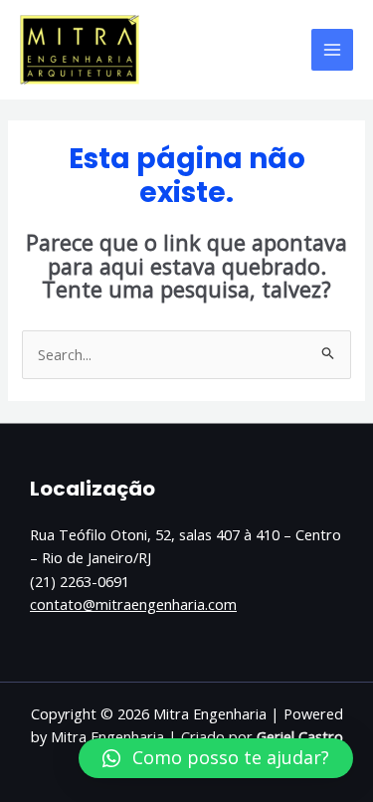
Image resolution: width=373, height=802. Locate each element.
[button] (216, 758)
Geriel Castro (300, 736)
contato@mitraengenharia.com (133, 604)
